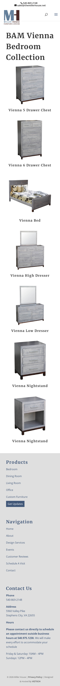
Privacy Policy (35, 677)
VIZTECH (36, 681)
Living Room (13, 483)
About (9, 535)
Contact (11, 570)
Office (9, 490)
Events (10, 549)
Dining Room (14, 476)
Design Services (15, 542)
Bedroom (11, 469)
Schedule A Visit (15, 563)
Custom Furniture (17, 497)
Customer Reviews (17, 556)
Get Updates (15, 504)
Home (9, 529)
